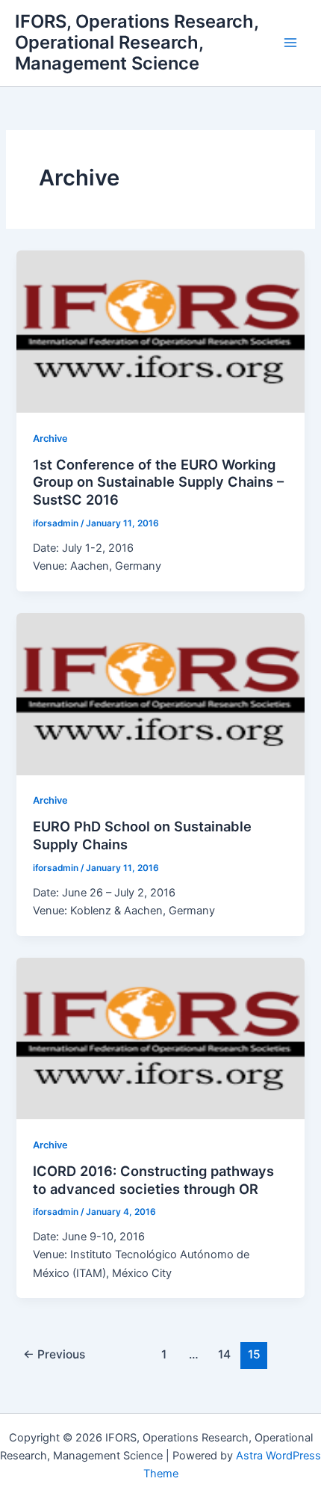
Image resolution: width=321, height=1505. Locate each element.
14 (224, 1354)
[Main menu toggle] (290, 42)
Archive (50, 438)
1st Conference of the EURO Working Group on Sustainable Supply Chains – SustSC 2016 (158, 482)
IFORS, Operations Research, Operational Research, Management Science (136, 42)
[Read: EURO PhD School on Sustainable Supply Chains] (160, 693)
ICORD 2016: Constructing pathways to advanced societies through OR (153, 1180)
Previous (54, 1354)
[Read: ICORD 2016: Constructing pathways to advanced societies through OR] (160, 1037)
